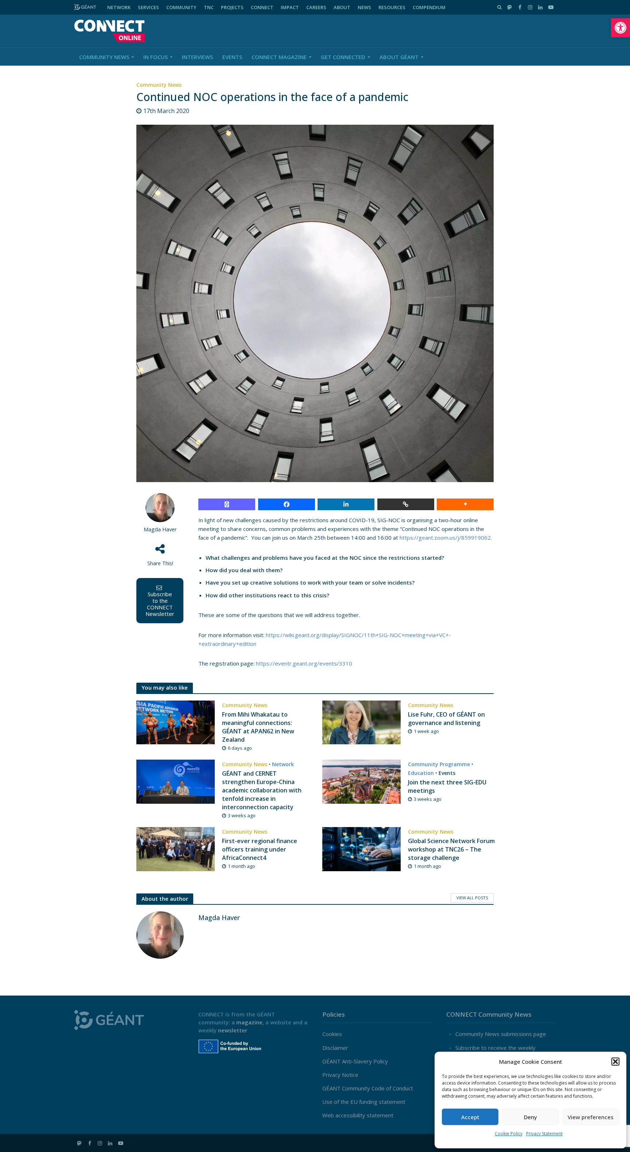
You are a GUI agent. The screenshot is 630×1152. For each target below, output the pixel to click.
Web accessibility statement (357, 1115)
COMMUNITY (181, 7)
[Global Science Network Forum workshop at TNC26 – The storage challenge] (361, 848)
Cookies (332, 1033)
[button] (620, 27)
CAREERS (316, 7)
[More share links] (465, 504)
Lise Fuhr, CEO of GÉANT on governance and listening (446, 718)
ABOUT (342, 7)
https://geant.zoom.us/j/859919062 (445, 537)
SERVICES (148, 7)
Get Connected (343, 57)
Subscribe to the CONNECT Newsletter (159, 603)
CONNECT (262, 7)
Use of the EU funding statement (363, 1101)
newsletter (232, 1030)
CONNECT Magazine (279, 57)
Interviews (197, 57)
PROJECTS (232, 7)
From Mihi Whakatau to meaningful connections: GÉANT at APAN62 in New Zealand (258, 727)
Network (283, 764)
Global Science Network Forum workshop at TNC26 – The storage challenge (451, 849)
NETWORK (119, 7)
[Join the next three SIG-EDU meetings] (361, 780)
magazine (249, 1022)
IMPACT (290, 7)
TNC (209, 7)
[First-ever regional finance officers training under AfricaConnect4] (175, 848)
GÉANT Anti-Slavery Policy (355, 1061)
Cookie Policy (508, 1133)
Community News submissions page (500, 1033)
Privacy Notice (340, 1074)
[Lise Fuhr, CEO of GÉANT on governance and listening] (361, 721)
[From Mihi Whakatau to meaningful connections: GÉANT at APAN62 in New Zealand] (175, 721)
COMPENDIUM (429, 7)
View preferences (591, 1117)
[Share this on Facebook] (286, 504)
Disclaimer (335, 1047)
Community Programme (439, 764)
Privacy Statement (544, 1133)
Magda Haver (160, 529)
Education (421, 772)
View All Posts (472, 897)
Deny (530, 1117)
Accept (470, 1117)
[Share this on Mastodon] (226, 504)
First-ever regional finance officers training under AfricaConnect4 (259, 849)
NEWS (364, 7)
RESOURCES (391, 7)
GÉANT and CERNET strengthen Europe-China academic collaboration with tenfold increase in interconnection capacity (262, 790)
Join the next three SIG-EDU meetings (447, 786)
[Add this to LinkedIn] (346, 504)
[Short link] (405, 504)
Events (232, 57)
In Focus (155, 57)
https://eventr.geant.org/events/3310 (304, 663)
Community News (104, 57)
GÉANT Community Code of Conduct (367, 1088)
